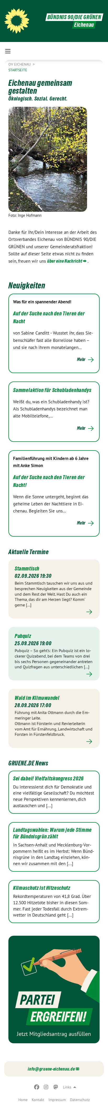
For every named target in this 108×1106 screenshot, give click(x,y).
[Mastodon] (55, 1087)
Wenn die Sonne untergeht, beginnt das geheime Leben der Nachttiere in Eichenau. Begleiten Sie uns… (50, 504)
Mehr (81, 359)
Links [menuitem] (67, 1087)
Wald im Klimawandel (37, 698)
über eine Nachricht (64, 261)
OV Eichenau (20, 64)
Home (23, 1099)
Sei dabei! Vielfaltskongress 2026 (48, 778)
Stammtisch (27, 568)
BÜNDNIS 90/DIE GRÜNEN (74, 17)
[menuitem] (23, 1099)
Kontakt (38, 1099)
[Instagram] (46, 1087)
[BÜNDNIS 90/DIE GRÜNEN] (16, 21)
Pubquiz (23, 636)
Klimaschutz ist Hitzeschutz (41, 888)
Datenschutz (80, 1099)
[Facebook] (36, 1087)
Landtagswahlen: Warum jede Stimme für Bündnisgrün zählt (52, 833)
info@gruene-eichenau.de (51, 1069)
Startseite (17, 70)
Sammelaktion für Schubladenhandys (52, 390)
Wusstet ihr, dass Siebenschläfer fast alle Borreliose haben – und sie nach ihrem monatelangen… (53, 340)
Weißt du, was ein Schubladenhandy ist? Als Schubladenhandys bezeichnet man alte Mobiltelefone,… (51, 409)
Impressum (57, 1099)
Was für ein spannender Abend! (42, 302)
